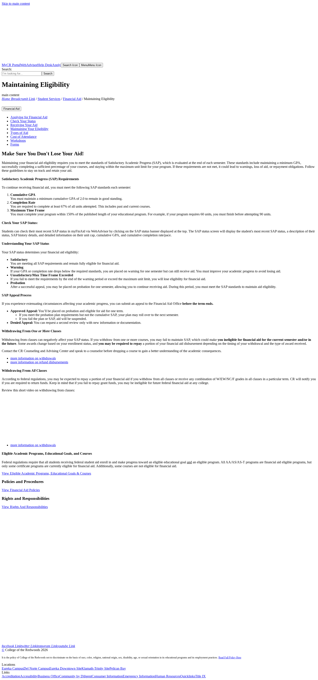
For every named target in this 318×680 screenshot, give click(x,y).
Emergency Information (139, 676)
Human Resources (167, 676)
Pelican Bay (117, 668)
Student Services (49, 99)
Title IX (200, 676)
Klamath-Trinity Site (95, 668)
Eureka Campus (13, 668)
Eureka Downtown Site (65, 668)
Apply (56, 65)
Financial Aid (72, 99)
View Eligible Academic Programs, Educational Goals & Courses (46, 473)
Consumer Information (107, 676)
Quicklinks (187, 676)
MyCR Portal (11, 65)
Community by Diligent (75, 676)
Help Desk (44, 65)
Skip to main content (16, 3)
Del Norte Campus (36, 668)
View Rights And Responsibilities (25, 507)
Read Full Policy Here (229, 657)
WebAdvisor (28, 65)
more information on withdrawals (33, 445)
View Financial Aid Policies (21, 490)
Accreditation (11, 676)
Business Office (48, 676)
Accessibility (29, 676)
